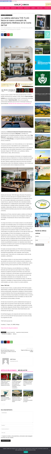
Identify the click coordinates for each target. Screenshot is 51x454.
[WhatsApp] (11, 34)
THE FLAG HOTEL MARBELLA (7, 333)
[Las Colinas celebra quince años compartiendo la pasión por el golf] (28, 393)
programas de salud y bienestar (22, 332)
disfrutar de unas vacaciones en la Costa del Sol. (19, 103)
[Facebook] (2, 34)
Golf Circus (13, 359)
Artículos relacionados (9, 370)
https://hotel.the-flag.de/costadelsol (9, 328)
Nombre (37, 236)
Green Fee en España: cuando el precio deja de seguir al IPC (5, 399)
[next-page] (4, 404)
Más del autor (22, 370)
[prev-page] (2, 404)
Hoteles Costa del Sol (11, 332)
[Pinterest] (8, 34)
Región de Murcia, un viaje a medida (27, 351)
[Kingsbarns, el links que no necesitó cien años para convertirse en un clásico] (28, 376)
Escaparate (6, 13)
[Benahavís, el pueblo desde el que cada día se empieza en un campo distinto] (17, 393)
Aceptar (26, 452)
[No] (49, 450)
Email (42, 240)
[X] (5, 34)
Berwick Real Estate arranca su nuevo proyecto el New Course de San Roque (8, 352)
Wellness (14, 333)
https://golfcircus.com (14, 361)
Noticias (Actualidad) (9, 15)
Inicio (2, 13)
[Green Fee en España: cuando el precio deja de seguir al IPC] (6, 393)
